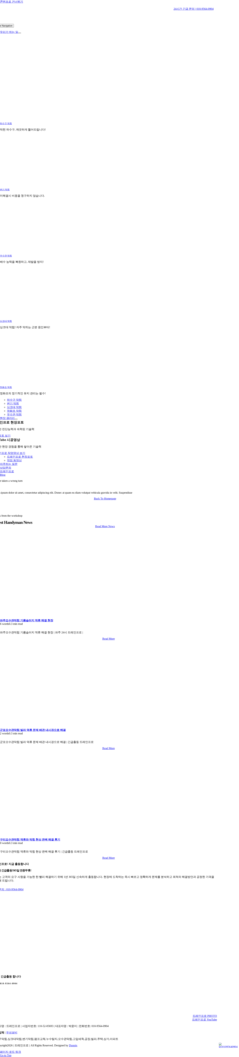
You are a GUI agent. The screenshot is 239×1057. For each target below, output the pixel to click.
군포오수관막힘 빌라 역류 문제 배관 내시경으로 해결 (33, 729)
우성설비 (11, 1032)
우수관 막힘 (6, 255)
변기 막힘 (5, 189)
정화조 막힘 (6, 387)
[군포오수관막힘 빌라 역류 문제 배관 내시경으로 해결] (43, 726)
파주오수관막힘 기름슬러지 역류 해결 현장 (26, 620)
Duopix (73, 1045)
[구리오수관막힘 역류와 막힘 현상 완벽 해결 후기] (43, 836)
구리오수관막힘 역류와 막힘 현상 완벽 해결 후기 (30, 839)
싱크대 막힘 (6, 321)
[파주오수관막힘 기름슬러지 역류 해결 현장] (43, 617)
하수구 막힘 (6, 123)
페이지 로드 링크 (10, 1051)
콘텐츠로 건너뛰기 (11, 1)
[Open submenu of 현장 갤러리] (16, 419)
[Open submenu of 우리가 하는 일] (19, 33)
